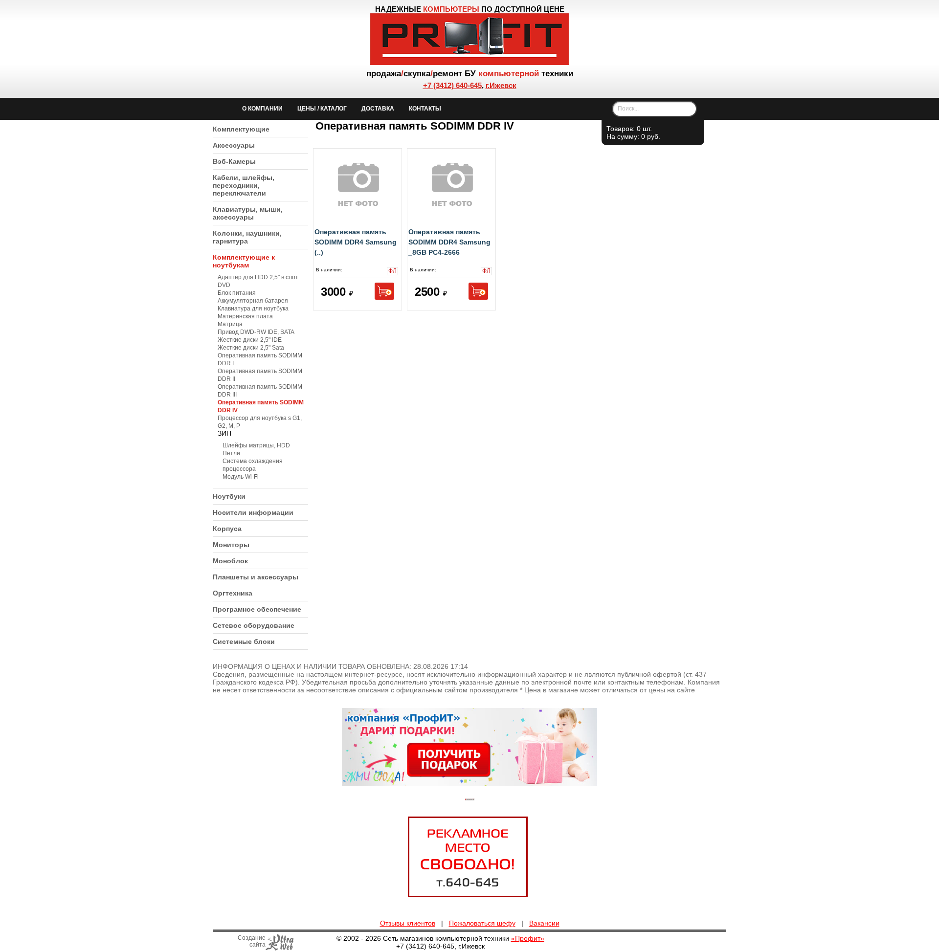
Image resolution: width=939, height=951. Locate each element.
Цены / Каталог (322, 108)
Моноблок (230, 561)
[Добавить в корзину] (384, 291)
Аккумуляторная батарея (253, 300)
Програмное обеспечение (257, 609)
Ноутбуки (229, 496)
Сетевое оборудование (253, 625)
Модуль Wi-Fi (241, 476)
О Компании (262, 108)
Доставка (377, 108)
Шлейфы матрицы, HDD (256, 445)
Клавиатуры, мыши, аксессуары (248, 213)
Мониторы (231, 545)
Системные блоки (244, 641)
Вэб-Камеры (234, 161)
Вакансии (544, 923)
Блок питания (237, 292)
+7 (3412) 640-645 (452, 85)
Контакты (425, 108)
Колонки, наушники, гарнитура (247, 237)
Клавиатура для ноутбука (253, 308)
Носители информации (253, 512)
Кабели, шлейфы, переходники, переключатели (243, 185)
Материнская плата (245, 316)
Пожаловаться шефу (482, 923)
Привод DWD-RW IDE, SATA (256, 332)
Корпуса (227, 528)
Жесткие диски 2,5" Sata (251, 347)
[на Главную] (469, 62)
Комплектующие (241, 129)
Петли (231, 453)
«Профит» (527, 938)
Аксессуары (234, 145)
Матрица (230, 324)
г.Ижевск (501, 85)
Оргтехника (232, 593)
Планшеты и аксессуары (255, 577)
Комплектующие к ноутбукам (244, 261)
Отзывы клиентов (407, 923)
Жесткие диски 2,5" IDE (250, 339)
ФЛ (392, 271)
